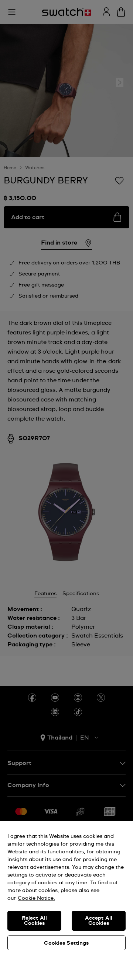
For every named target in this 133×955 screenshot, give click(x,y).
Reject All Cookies (34, 921)
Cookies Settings (66, 943)
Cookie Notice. (36, 898)
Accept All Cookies (98, 921)
